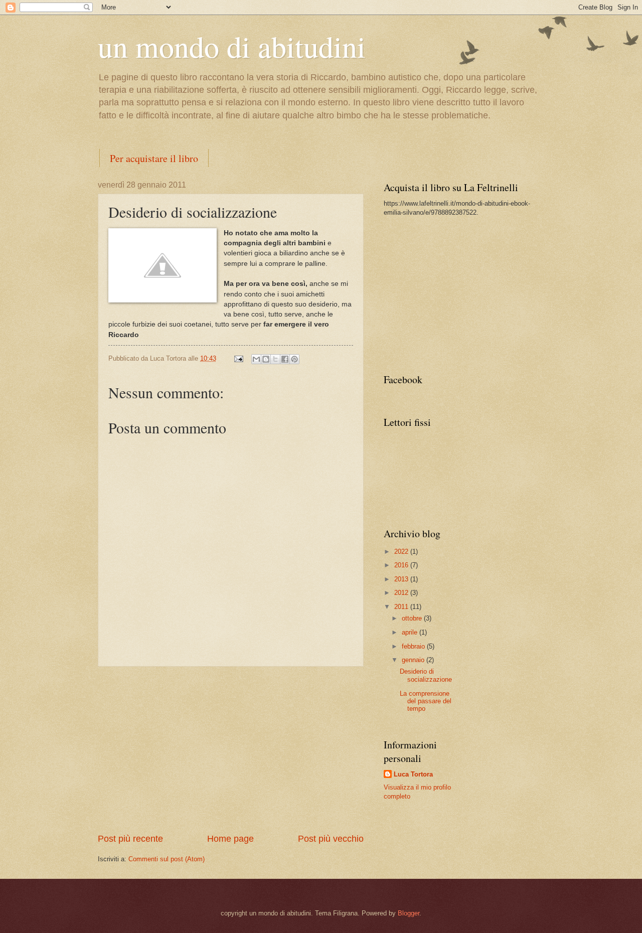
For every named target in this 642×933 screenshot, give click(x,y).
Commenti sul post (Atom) (166, 859)
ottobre (413, 618)
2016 (402, 565)
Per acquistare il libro (154, 158)
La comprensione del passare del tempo (425, 701)
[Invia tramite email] (256, 359)
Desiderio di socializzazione (426, 675)
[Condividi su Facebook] (285, 359)
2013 (402, 579)
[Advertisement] (231, 750)
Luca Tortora (413, 774)
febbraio (414, 646)
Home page (230, 839)
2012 (402, 592)
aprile (410, 632)
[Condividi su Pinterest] (294, 359)
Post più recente (130, 839)
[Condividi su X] (275, 359)
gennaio (414, 660)
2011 (402, 606)
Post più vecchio (331, 839)
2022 (402, 551)
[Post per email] (238, 358)
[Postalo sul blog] (266, 359)
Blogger (408, 913)
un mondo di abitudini (232, 46)
